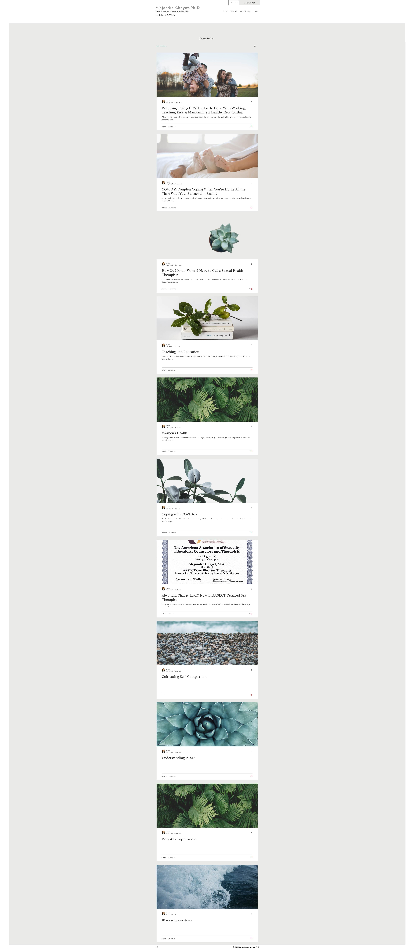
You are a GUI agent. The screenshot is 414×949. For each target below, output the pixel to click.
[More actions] (252, 101)
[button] (255, 46)
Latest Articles (161, 46)
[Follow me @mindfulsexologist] (157, 947)
